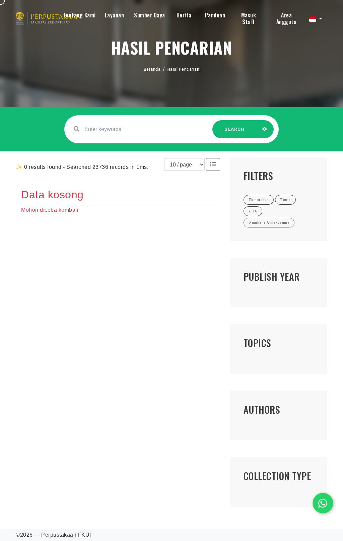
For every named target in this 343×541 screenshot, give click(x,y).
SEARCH (234, 129)
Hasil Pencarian (183, 69)
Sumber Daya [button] (149, 15)
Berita (184, 15)
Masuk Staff (248, 18)
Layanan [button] (114, 15)
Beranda (152, 69)
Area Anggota (286, 18)
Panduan (215, 15)
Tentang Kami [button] (79, 15)
